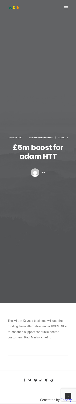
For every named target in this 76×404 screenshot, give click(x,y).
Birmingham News (42, 137)
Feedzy (66, 400)
